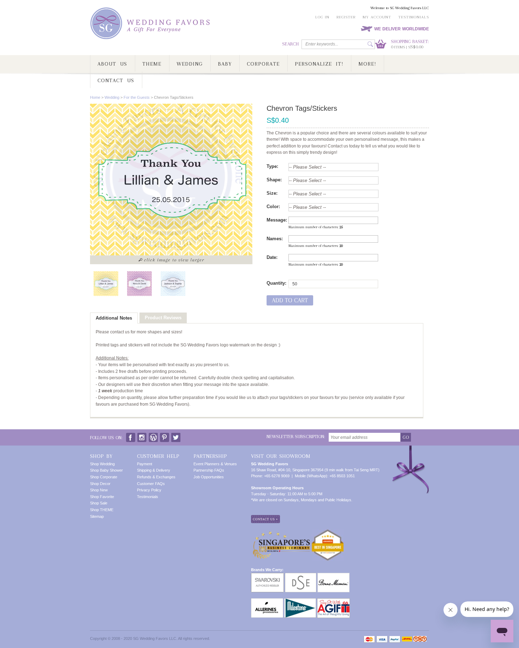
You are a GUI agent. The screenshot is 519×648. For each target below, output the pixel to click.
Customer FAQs (151, 484)
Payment (144, 464)
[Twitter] (175, 436)
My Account (377, 17)
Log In (322, 17)
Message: (277, 220)
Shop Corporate (103, 477)
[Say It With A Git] (333, 601)
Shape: (274, 179)
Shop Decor (100, 484)
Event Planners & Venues (215, 464)
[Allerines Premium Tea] (267, 601)
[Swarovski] (267, 576)
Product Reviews (163, 317)
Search (290, 44)
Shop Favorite (102, 497)
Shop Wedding (102, 464)
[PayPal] (394, 639)
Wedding (112, 97)
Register (346, 17)
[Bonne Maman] (333, 576)
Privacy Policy (149, 490)
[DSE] (300, 576)
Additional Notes (114, 318)
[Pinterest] (164, 436)
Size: (272, 193)
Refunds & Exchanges (156, 477)
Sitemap (97, 516)
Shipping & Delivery (153, 470)
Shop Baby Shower (106, 470)
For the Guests (137, 97)
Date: (272, 257)
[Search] (370, 44)
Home (95, 97)
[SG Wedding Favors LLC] (151, 23)
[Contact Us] (265, 518)
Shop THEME (101, 510)
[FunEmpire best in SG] (328, 532)
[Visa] (382, 639)
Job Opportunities (208, 477)
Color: (273, 206)
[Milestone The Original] (300, 601)
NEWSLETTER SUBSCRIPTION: (296, 436)
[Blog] (153, 436)
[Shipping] (407, 639)
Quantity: (276, 283)
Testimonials (413, 17)
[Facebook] (130, 436)
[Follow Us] (142, 436)
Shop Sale (98, 503)
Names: (275, 238)
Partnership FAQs (208, 470)
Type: (272, 166)
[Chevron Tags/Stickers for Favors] (106, 283)
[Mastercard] (369, 639)
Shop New (99, 490)
